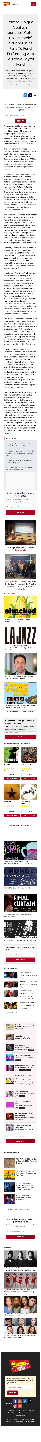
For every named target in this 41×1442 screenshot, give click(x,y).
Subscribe (20, 960)
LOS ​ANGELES (15, 4)
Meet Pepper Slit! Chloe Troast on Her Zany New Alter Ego (28, 984)
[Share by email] (35, 95)
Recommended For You (12, 1152)
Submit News (12, 1413)
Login (28, 4)
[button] (33, 4)
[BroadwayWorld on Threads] (15, 1406)
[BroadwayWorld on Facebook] (15, 1401)
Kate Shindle (20, 550)
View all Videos (10, 1013)
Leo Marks (9, 581)
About (18, 1411)
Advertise (10, 1411)
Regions (22, 1413)
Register (21, 4)
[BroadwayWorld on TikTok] (30, 1401)
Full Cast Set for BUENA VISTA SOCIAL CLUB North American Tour (19, 1315)
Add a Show (20, 1141)
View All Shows (20, 1136)
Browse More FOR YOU (19, 1210)
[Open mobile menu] (38, 4)
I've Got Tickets (11, 778)
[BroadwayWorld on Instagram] (20, 1401)
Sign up (20, 1236)
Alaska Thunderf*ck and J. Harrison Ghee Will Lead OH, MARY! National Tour (19, 1269)
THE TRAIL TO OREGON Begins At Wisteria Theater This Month (20, 461)
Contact (24, 1411)
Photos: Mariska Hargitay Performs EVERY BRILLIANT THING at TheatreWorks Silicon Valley (20, 453)
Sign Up (20, 121)
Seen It (11, 774)
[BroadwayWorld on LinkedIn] (25, 1401)
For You (13, 593)
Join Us (31, 1411)
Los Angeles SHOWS (11, 1019)
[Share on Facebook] (25, 95)
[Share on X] (30, 95)
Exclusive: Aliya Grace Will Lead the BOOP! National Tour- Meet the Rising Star (19, 1292)
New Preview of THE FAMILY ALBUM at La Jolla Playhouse (28, 975)
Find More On (19, 825)
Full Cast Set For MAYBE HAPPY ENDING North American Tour (20, 1336)
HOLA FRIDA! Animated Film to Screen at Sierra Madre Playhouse (20, 468)
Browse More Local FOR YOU (21, 711)
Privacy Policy (30, 1421)
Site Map (30, 1413)
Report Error (20, 1416)
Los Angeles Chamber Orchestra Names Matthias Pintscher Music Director (20, 445)
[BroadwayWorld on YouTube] (20, 1406)
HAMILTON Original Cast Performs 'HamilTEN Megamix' (28, 1005)
